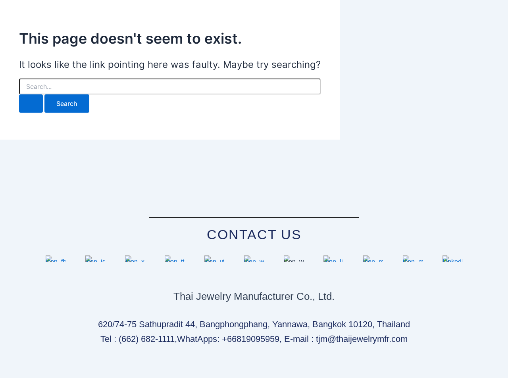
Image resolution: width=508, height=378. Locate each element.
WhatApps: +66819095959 (228, 339)
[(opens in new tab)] (55, 261)
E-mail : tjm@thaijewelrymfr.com (346, 339)
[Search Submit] (31, 103)
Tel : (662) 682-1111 (137, 339)
